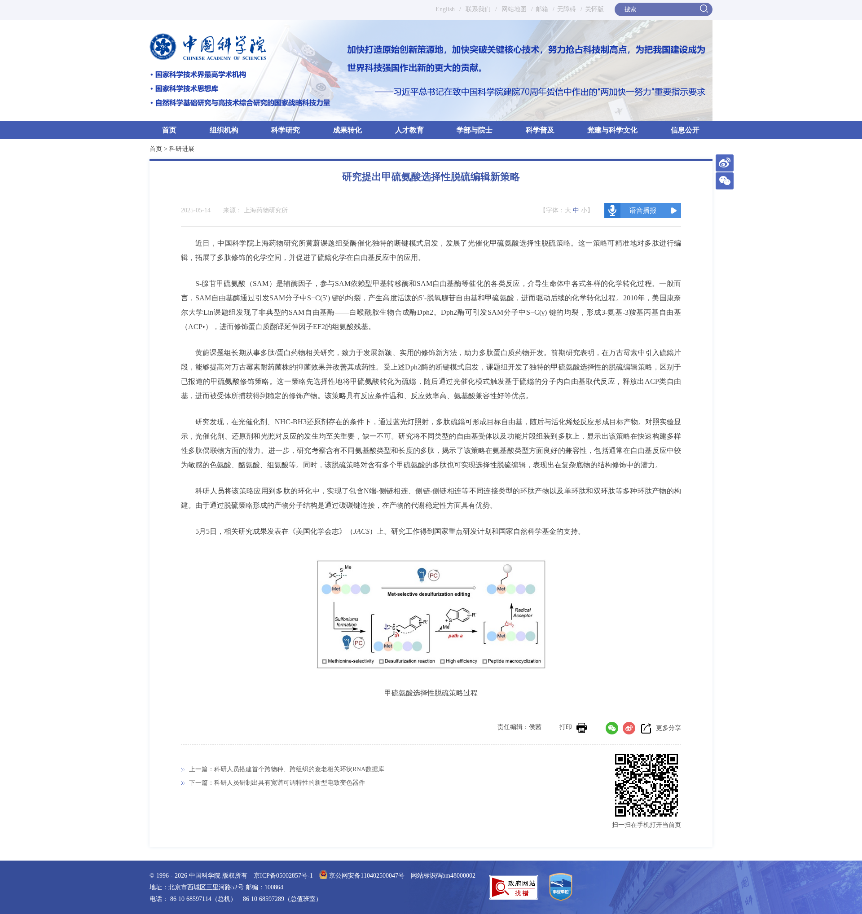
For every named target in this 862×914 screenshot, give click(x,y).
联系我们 (478, 9)
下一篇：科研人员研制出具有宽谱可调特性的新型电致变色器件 (277, 782)
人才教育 (409, 130)
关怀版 (594, 9)
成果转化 (347, 130)
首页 (169, 130)
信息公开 (685, 130)
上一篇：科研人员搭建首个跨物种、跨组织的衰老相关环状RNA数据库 (286, 769)
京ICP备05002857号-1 (283, 875)
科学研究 (285, 130)
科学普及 (540, 130)
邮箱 (542, 9)
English (445, 9)
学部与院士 (475, 130)
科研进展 (181, 148)
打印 (565, 727)
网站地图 (513, 9)
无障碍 (566, 9)
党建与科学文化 (612, 130)
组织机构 (224, 130)
